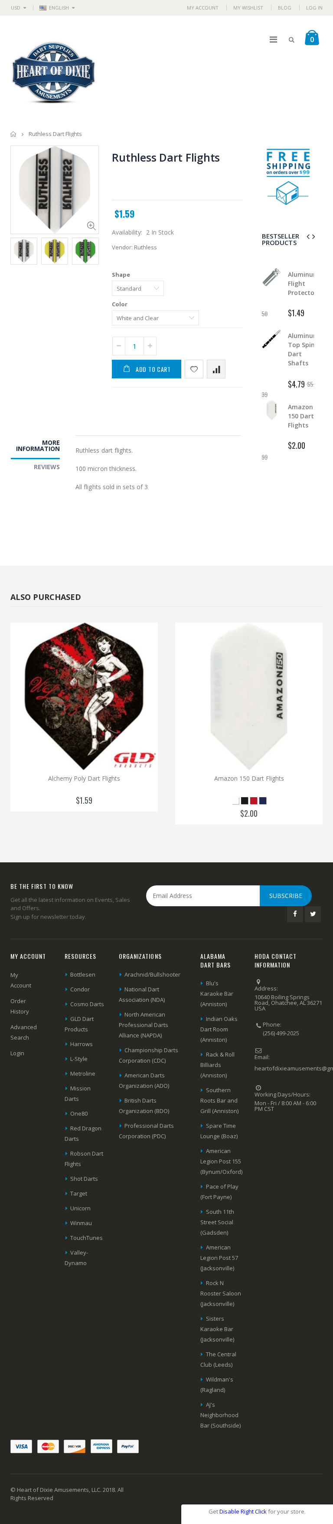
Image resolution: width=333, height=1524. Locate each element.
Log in (314, 7)
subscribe (285, 895)
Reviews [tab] (47, 467)
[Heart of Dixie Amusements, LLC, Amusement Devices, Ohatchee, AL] (287, 1138)
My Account (203, 7)
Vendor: (122, 247)
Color (119, 304)
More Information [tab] (38, 445)
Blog (284, 7)
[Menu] (273, 39)
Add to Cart (153, 369)
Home (13, 134)
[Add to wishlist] (194, 369)
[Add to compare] (216, 369)
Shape (121, 274)
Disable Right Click (243, 1511)
